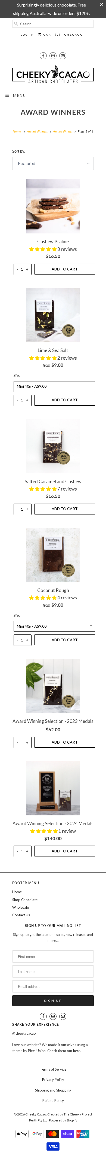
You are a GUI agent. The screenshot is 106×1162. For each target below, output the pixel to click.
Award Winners (53, 112)
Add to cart (65, 269)
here (76, 1051)
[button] (43, 249)
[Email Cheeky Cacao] (62, 56)
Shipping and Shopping (53, 1090)
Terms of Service (53, 1069)
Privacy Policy (53, 1079)
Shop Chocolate (25, 900)
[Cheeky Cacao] (53, 73)
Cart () (51, 34)
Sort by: (18, 151)
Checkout (74, 34)
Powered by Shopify (63, 1120)
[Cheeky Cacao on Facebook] (43, 56)
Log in (27, 34)
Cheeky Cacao (35, 1114)
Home (17, 892)
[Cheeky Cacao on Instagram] (53, 56)
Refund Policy (53, 1100)
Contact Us (21, 915)
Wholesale (20, 907)
